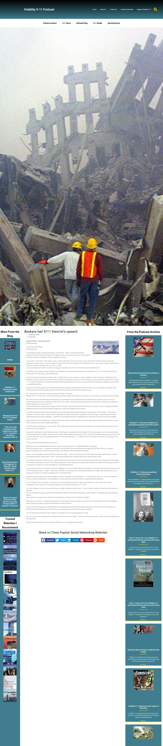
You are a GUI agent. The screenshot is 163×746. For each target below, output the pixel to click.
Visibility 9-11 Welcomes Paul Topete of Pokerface (143, 707)
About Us (103, 9)
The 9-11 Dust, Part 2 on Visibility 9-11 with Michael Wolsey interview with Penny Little (143, 605)
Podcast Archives (50, 23)
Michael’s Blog (81, 23)
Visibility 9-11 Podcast (39, 9)
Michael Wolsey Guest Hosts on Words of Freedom (143, 374)
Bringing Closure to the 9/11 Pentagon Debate (10, 418)
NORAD (10, 360)
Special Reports (114, 23)
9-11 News (66, 23)
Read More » (143, 387)
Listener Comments (127, 9)
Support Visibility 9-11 (144, 9)
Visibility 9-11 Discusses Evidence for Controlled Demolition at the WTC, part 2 (143, 424)
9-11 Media (97, 23)
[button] (155, 9)
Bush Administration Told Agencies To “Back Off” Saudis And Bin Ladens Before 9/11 (10, 466)
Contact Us (113, 9)
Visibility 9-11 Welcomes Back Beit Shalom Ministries (143, 473)
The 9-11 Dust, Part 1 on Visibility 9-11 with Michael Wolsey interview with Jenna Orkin (143, 540)
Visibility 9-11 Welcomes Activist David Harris (10, 389)
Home (94, 9)
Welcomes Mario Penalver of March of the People (143, 651)
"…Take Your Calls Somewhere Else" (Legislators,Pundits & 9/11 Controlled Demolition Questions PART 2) (10, 432)
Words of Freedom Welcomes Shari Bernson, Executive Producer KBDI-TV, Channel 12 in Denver (10, 502)
